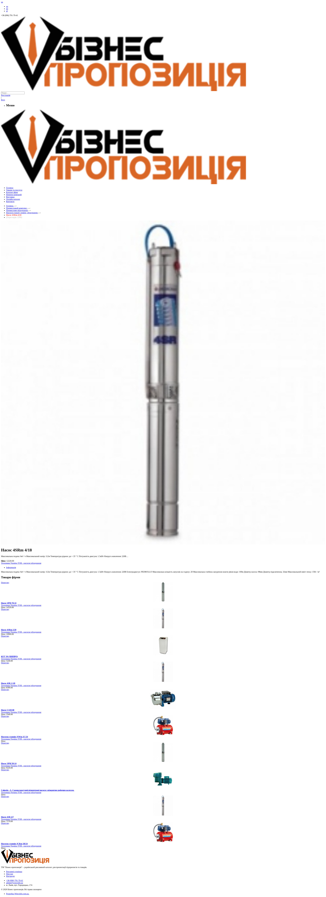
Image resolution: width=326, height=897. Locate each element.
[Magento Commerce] (163, 183)
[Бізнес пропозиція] (163, 90)
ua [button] (2, 2)
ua (7, 6)
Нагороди (10, 876)
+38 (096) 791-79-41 (14, 880)
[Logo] (33, 863)
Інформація (11, 567)
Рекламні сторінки (14, 872)
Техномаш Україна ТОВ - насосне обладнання (21, 563)
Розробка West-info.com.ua (17, 894)
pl (7, 11)
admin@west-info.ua (14, 883)
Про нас (9, 874)
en (7, 9)
